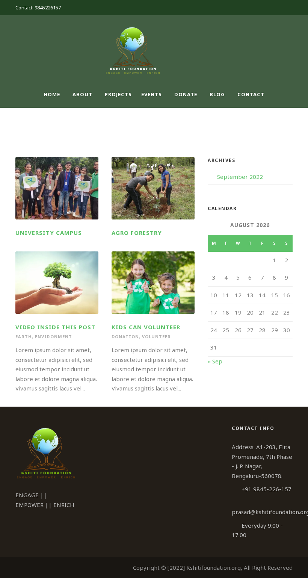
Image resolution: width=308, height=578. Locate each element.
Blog (217, 94)
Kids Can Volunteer (146, 327)
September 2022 (240, 176)
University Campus (48, 232)
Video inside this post (55, 327)
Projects (118, 94)
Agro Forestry (137, 232)
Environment (53, 336)
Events (151, 94)
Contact (250, 94)
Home (52, 94)
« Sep (215, 361)
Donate (185, 94)
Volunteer (156, 336)
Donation (125, 336)
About (82, 94)
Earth (23, 336)
